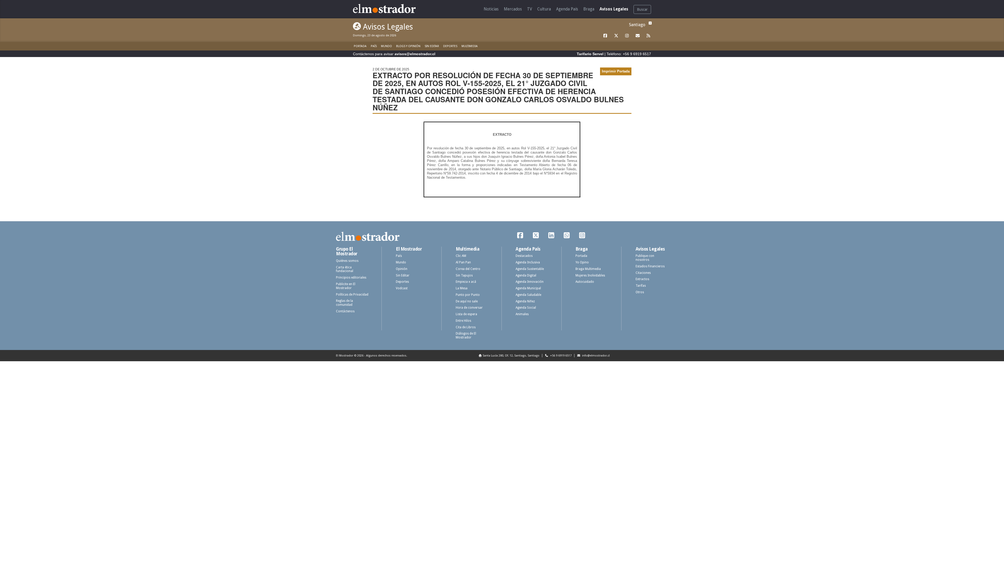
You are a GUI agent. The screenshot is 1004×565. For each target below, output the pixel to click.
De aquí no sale (467, 301)
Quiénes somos (347, 261)
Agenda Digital (526, 275)
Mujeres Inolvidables (590, 275)
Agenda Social (526, 307)
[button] (649, 23)
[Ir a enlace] (605, 36)
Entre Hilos (463, 321)
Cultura (544, 9)
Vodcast (402, 288)
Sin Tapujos (464, 275)
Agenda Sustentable (530, 269)
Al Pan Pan (463, 262)
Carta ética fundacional (344, 269)
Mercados (513, 9)
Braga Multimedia (588, 269)
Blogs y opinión (408, 46)
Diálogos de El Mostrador (466, 335)
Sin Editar (432, 46)
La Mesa (461, 288)
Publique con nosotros (645, 258)
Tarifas (641, 285)
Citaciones (643, 273)
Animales (522, 314)
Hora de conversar (469, 307)
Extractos (642, 279)
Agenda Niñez (525, 301)
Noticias (491, 9)
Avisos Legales (614, 9)
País (374, 46)
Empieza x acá (466, 282)
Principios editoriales (351, 277)
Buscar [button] (642, 9)
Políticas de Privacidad (352, 294)
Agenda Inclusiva (528, 262)
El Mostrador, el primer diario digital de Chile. (388, 8)
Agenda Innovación (530, 282)
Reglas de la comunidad (344, 303)
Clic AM (461, 256)
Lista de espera (466, 314)
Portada (360, 46)
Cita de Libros (466, 327)
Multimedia (469, 46)
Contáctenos (345, 311)
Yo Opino (582, 262)
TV (529, 9)
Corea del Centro (468, 269)
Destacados (524, 256)
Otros (640, 292)
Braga (588, 9)
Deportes (450, 46)
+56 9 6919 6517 (560, 355)
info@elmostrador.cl (595, 355)
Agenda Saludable (528, 295)
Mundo (386, 46)
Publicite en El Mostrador (345, 286)
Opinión (401, 269)
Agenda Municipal (528, 288)
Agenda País (567, 9)
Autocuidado (584, 282)
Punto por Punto (468, 295)
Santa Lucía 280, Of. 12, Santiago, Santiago (511, 355)
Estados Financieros (650, 266)
